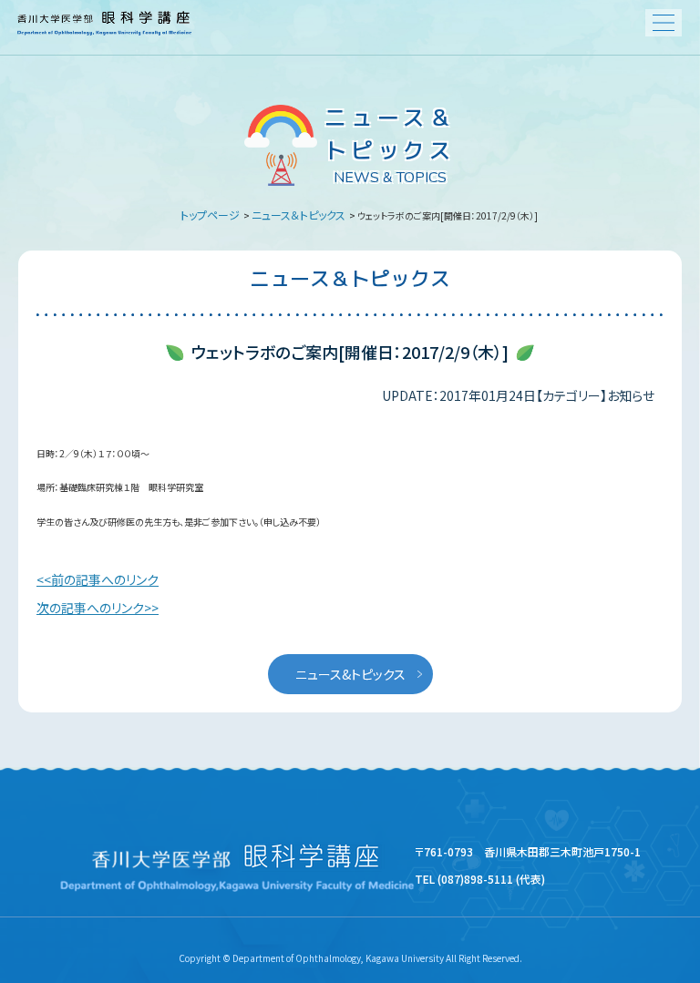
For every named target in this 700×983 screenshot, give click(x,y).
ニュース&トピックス (350, 674)
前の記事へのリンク (105, 579)
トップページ (210, 214)
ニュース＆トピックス (298, 214)
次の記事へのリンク (90, 608)
